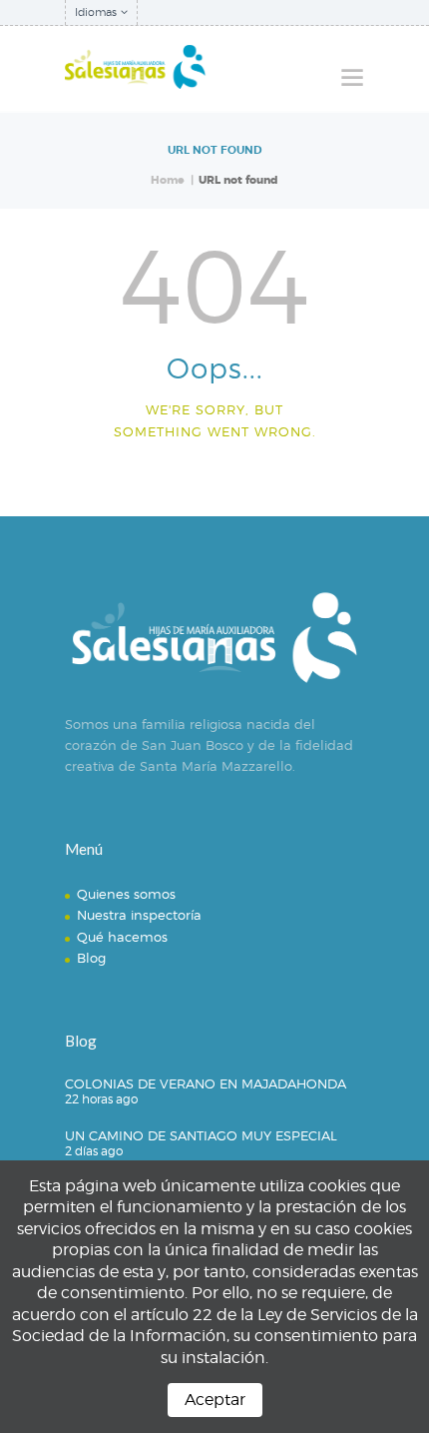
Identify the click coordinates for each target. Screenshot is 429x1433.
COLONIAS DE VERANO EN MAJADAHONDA (205, 1083)
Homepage (206, 479)
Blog (91, 958)
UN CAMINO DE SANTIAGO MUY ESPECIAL (201, 1135)
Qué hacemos (122, 937)
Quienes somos (126, 894)
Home (168, 180)
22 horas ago (101, 1098)
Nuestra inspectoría (139, 915)
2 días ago (94, 1150)
